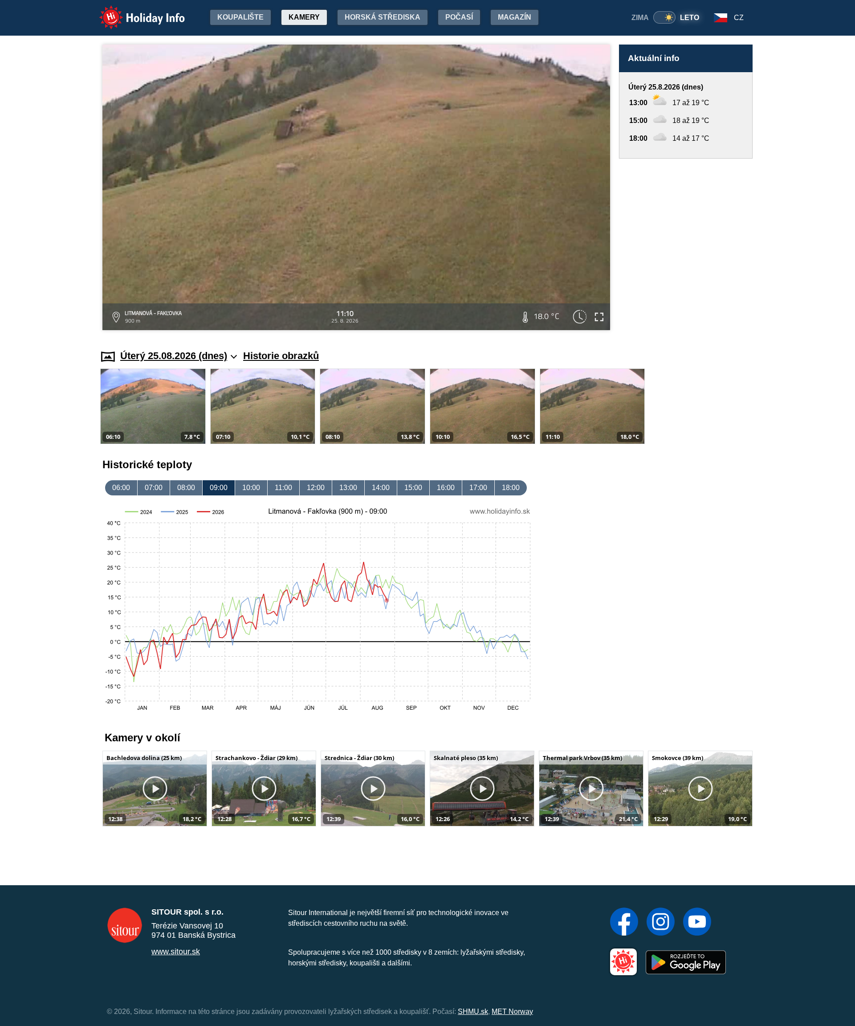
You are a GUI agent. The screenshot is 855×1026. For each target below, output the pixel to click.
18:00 (511, 487)
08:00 (186, 487)
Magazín (514, 17)
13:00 (348, 487)
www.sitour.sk (175, 951)
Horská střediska (382, 17)
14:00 (381, 487)
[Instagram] (661, 922)
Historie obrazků (281, 355)
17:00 (478, 487)
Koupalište (240, 17)
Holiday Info (134, 11)
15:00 (413, 487)
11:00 (283, 487)
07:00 (154, 487)
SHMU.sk (473, 1011)
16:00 (446, 487)
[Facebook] (624, 922)
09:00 (219, 487)
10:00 (251, 487)
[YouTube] (697, 922)
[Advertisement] (686, 246)
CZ (739, 17)
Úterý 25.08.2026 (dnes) (173, 355)
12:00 (316, 487)
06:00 (121, 487)
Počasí (459, 17)
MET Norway (512, 1011)
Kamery (304, 17)
